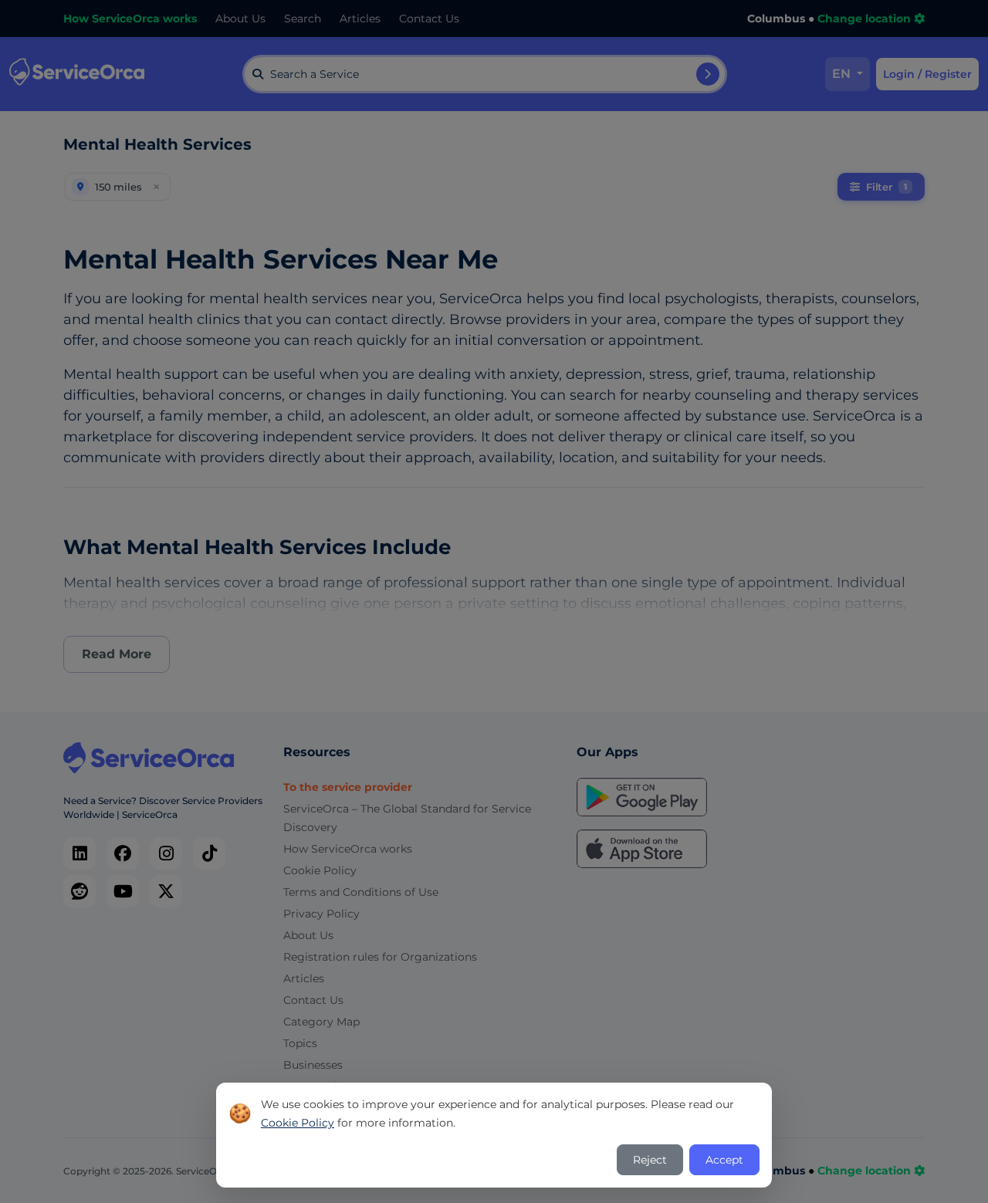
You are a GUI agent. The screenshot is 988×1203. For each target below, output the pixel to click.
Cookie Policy (297, 1123)
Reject (650, 1160)
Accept (724, 1160)
